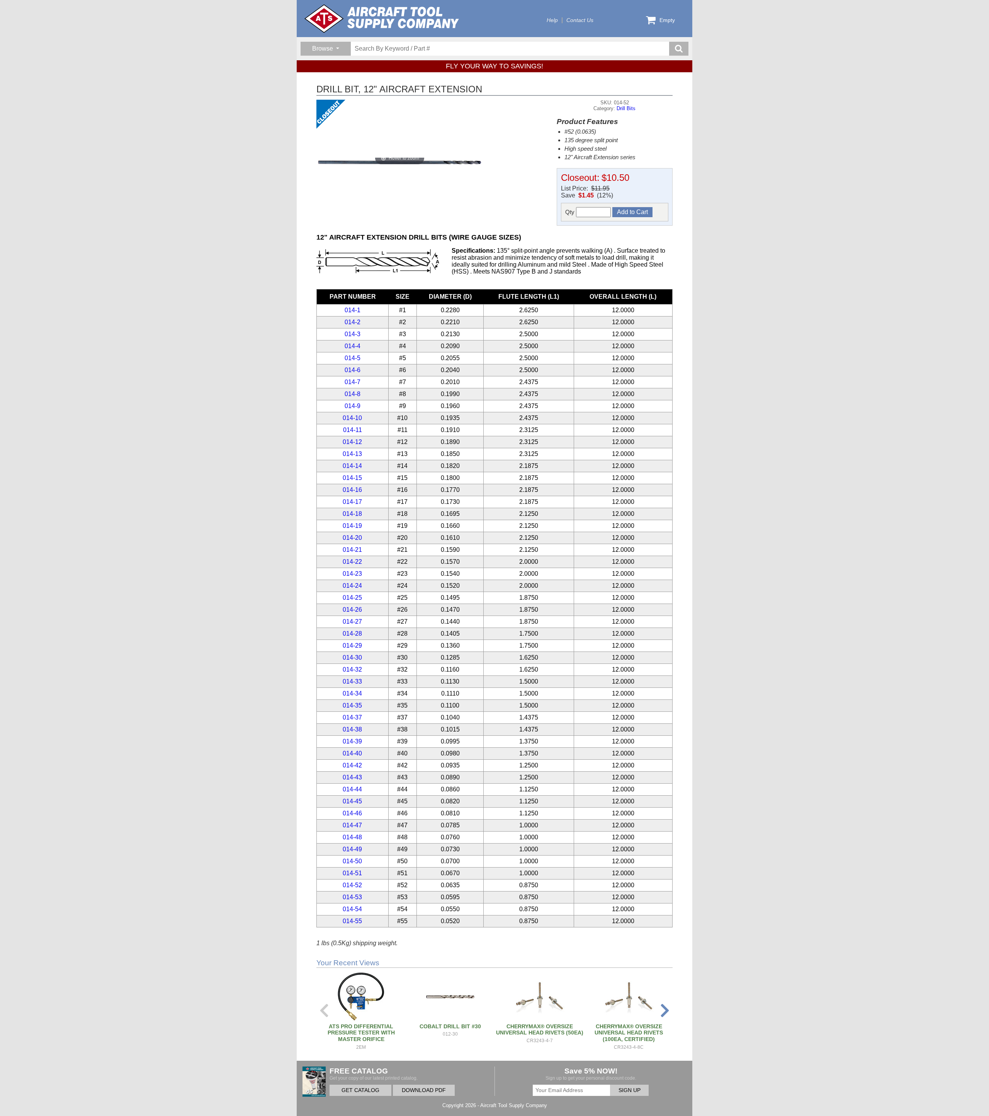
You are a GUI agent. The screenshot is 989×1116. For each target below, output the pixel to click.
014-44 (352, 789)
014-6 (352, 370)
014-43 (352, 777)
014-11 (352, 430)
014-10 (352, 418)
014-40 (352, 753)
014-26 (352, 609)
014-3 (352, 334)
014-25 (352, 597)
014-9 (352, 406)
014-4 (352, 346)
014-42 (352, 765)
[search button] (678, 49)
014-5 (352, 358)
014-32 (352, 669)
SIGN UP (630, 1090)
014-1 (352, 310)
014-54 (352, 909)
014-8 (352, 394)
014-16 (352, 490)
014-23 (352, 573)
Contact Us (579, 20)
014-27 (352, 621)
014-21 (352, 549)
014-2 (352, 322)
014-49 (352, 849)
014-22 (352, 561)
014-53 (352, 897)
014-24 (352, 585)
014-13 (352, 454)
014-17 (352, 501)
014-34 (352, 693)
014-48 (352, 837)
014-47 (352, 825)
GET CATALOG (360, 1090)
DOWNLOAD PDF (424, 1090)
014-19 (352, 525)
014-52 (352, 885)
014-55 (352, 921)
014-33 (352, 681)
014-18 (352, 513)
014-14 (352, 466)
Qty (570, 212)
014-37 (352, 717)
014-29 (352, 645)
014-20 (352, 537)
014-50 (352, 861)
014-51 (352, 873)
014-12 (352, 442)
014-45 (352, 801)
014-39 (352, 741)
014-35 (352, 705)
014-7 (352, 382)
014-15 (352, 478)
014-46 (352, 813)
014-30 (352, 657)
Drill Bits (626, 108)
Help (552, 20)
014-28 (352, 633)
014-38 (352, 729)
